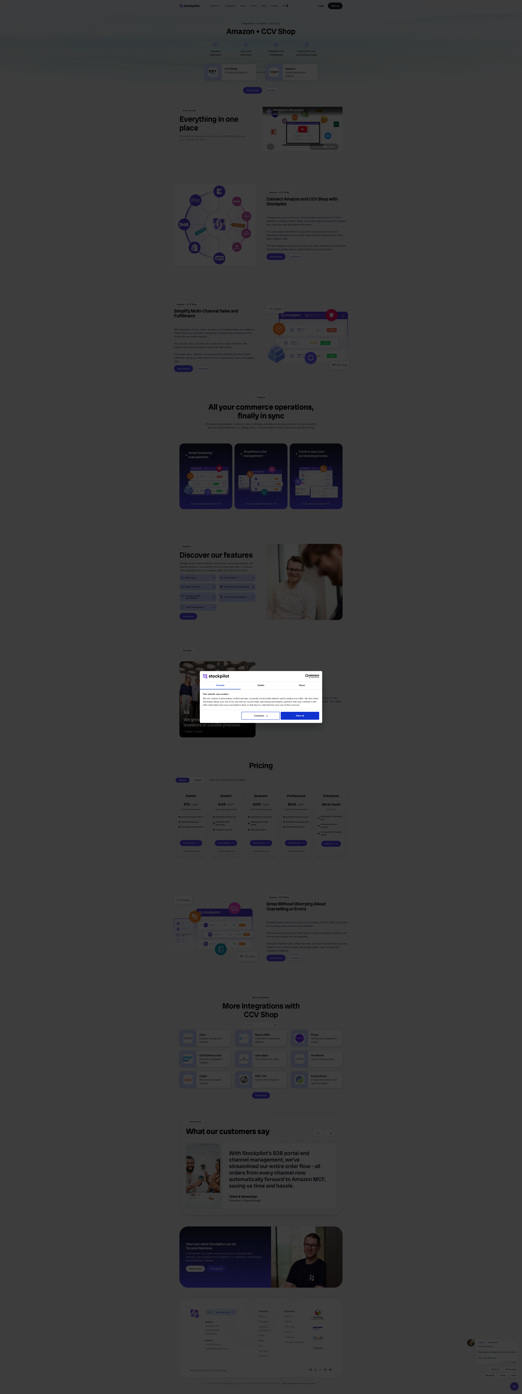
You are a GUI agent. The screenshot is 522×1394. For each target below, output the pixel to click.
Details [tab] (261, 685)
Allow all (300, 716)
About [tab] (302, 685)
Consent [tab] (220, 685)
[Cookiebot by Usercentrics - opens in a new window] (307, 676)
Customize (259, 716)
